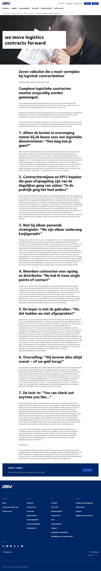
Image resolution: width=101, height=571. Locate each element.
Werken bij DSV (46, 8)
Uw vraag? (87, 470)
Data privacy (80, 507)
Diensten (5, 8)
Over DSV (35, 8)
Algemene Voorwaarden (84, 515)
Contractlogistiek (33, 524)
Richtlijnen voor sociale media (62, 536)
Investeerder (56, 515)
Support (54, 528)
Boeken (87, 3)
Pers (52, 519)
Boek (4, 503)
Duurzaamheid (24, 8)
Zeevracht (30, 511)
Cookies (78, 511)
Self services (7, 511)
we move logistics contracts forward (48, 13)
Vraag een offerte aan (10, 507)
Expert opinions (28, 13)
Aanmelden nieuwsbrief (59, 532)
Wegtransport (32, 515)
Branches (30, 503)
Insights (14, 8)
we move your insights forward (12, 13)
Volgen (95, 3)
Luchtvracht (31, 507)
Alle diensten (31, 528)
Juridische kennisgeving (84, 503)
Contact (54, 503)
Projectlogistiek (33, 519)
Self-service (58, 8)
